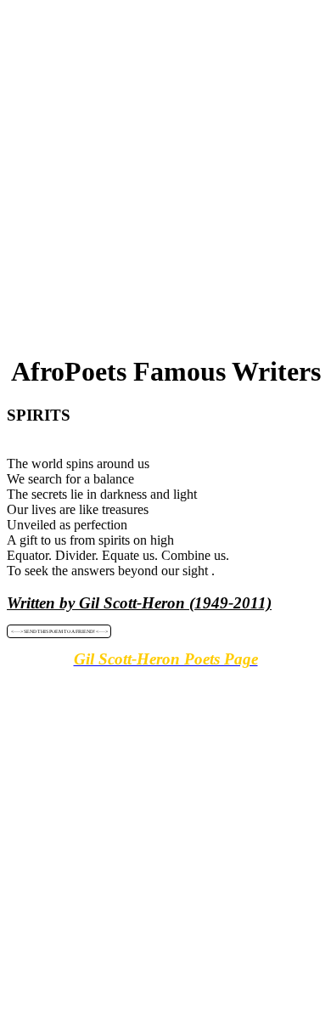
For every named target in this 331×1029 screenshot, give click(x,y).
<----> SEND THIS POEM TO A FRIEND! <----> (59, 631)
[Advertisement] (165, 172)
